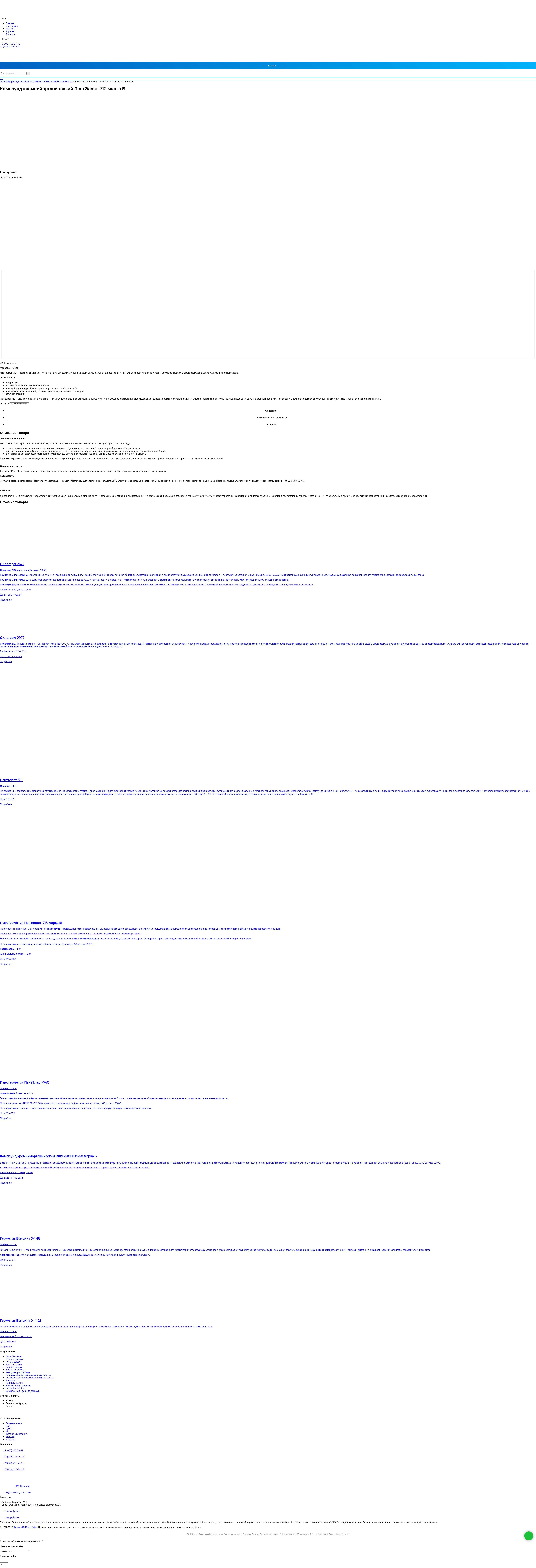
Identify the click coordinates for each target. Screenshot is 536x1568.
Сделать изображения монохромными (20, 1541)
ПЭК (8, 1426)
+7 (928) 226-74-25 (13, 1456)
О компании (12, 26)
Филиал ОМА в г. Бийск (26, 1527)
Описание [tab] (270, 410)
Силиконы (36, 81)
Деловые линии (14, 1423)
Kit (7, 1431)
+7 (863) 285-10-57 (13, 1450)
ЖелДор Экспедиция (16, 1434)
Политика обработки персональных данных (28, 1375)
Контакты (10, 34)
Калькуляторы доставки (18, 1372)
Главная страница (9, 81)
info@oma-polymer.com (17, 1492)
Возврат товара (14, 1367)
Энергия (10, 1436)
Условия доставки (15, 1359)
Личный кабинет (14, 1356)
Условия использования (18, 1385)
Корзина (10, 31)
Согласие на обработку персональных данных (30, 1377)
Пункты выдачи (14, 1361)
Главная (10, 23)
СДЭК (9, 1428)
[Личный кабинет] (1, 76)
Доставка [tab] (271, 424)
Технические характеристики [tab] (271, 417)
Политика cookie (14, 1383)
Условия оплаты (14, 1364)
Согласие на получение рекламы (23, 1391)
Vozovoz (10, 1439)
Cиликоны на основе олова (58, 81)
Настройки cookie (15, 1388)
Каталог (10, 28)
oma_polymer (12, 1511)
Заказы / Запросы (15, 1369)
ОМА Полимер (22, 1486)
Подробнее (6, 599)
